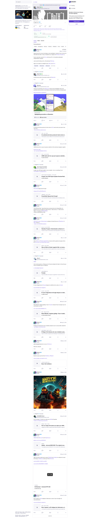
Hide (64, 376)
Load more (50, 515)
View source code (22, 516)
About (20, 515)
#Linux (59, 46)
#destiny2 (50, 46)
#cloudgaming (40, 46)
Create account (77, 21)
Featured (42, 40)
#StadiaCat (54, 46)
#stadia (35, 46)
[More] (65, 68)
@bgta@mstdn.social (37, 23)
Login (76, 24)
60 (34, 26)
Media (38, 40)
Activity (35, 40)
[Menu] (65, 22)
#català (62, 46)
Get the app (23, 515)
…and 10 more (53, 65)
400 (40, 26)
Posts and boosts (37, 44)
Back (36, 2)
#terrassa (45, 46)
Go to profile (62, 7)
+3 (65, 46)
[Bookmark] (58, 68)
